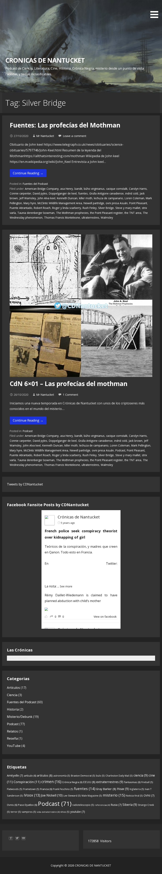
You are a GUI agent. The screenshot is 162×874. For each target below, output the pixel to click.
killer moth (85, 198)
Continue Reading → (28, 173)
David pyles (40, 193)
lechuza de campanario (108, 198)
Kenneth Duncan (67, 198)
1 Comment (70, 394)
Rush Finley (90, 208)
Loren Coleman (134, 198)
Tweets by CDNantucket (25, 484)
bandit (78, 189)
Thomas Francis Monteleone (62, 217)
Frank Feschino (63, 789)
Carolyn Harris (138, 189)
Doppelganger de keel (63, 193)
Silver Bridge (106, 208)
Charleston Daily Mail (119, 775)
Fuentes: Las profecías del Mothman (65, 125)
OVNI (149, 795)
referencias (102, 805)
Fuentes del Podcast (35, 184)
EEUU (89, 782)
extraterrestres (109, 782)
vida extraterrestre (48, 812)
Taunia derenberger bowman (36, 213)
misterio (114, 795)
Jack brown (135, 441)
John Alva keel (46, 198)
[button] (155, 9)
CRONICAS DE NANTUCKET (45, 60)
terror (16, 812)
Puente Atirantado (21, 208)
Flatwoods (14, 789)
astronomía (61, 775)
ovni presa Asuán (117, 203)
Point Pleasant (138, 203)
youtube (77, 812)
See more (66, 586)
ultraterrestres (90, 217)
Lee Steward (72, 795)
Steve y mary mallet (127, 208)
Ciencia (12, 695)
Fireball (147, 782)
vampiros (29, 812)
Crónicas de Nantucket (79, 517)
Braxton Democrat (83, 775)
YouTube (14, 746)
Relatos (12, 731)
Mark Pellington (140, 445)
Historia (13, 709)
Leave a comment (74, 136)
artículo (30, 775)
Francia (46, 789)
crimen (51, 781)
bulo (100, 775)
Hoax (123, 789)
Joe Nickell (52, 795)
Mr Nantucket (45, 136)
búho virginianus (94, 189)
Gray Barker (106, 789)
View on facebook (105, 616)
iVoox (32, 795)
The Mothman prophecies (72, 213)
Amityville (15, 775)
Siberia (129, 804)
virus (65, 812)
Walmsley (107, 217)
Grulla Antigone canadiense (106, 193)
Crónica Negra (72, 782)
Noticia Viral (134, 795)
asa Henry (66, 189)
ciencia (141, 775)
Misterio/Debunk (19, 716)
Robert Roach (42, 208)
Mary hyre (30, 203)
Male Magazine (92, 795)
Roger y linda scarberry (66, 208)
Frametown (31, 789)
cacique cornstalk (116, 189)
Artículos (13, 687)
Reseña (12, 738)
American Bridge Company (42, 189)
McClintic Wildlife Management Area (60, 203)
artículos (45, 775)
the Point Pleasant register (106, 213)
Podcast (28, 431)
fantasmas (132, 782)
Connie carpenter (20, 193)
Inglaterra (137, 789)
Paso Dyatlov (27, 805)
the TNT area (132, 213)
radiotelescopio (83, 805)
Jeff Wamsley (27, 198)
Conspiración (27, 782)
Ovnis (12, 805)
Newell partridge (94, 203)
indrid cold (131, 193)
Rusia (116, 805)
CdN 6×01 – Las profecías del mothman (68, 383)
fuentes (83, 193)
